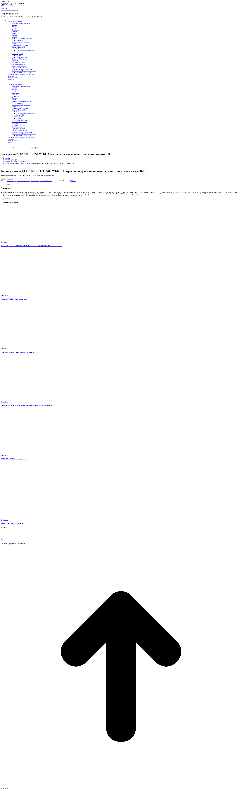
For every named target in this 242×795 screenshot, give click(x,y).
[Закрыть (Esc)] (1, 788)
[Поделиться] (3, 788)
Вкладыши (15, 30)
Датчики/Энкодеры (18, 62)
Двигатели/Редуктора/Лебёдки (22, 38)
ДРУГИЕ (73, 181)
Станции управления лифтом (25, 50)
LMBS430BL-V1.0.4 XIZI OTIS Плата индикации (17, 352)
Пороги (18, 55)
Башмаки (15, 35)
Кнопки (14, 25)
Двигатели (15, 33)
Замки (14, 28)
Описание (8, 184)
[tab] (123, 184)
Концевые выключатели (23, 72)
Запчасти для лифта (11, 160)
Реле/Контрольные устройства (22, 69)
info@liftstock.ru (37, 16)
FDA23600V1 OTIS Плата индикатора (14, 459)
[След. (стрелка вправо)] (3, 790)
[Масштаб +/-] (7, 788)
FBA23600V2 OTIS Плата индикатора (14, 299)
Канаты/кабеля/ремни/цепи (21, 23)
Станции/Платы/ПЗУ (19, 47)
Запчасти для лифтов (15, 21)
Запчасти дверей (17, 54)
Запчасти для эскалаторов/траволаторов (21, 74)
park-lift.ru (4, 543)
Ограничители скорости (20, 45)
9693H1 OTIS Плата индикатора (12, 523)
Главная (7, 158)
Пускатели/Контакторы (19, 67)
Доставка (11, 76)
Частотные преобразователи (21, 42)
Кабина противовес (18, 64)
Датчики (15, 60)
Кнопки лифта (11, 181)
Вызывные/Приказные (19, 59)
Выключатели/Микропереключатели (24, 71)
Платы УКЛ (20, 52)
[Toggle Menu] (5, 20)
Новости (11, 79)
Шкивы (14, 43)
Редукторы (19, 40)
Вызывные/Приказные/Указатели (15, 161)
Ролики (14, 37)
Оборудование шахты (19, 66)
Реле (17, 49)
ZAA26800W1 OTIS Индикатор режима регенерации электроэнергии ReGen (27, 405)
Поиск (36, 148)
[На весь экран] (5, 788)
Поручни (15, 31)
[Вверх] (121, 786)
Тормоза (14, 26)
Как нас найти (13, 78)
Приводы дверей (21, 57)
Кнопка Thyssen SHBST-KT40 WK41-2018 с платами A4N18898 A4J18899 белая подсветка (31, 246)
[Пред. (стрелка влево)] (1, 790)
